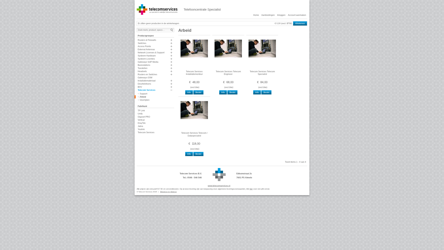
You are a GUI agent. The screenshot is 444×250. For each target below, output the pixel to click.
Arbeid (143, 97)
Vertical (141, 120)
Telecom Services (146, 90)
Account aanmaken (297, 15)
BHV (140, 87)
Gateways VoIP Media (148, 62)
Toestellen (142, 68)
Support (143, 94)
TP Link (141, 110)
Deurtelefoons (144, 84)
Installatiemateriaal (147, 81)
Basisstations (144, 65)
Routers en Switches (147, 74)
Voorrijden (145, 100)
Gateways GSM (145, 77)
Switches (142, 43)
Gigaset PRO (144, 117)
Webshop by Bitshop (168, 192)
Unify (140, 113)
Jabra (140, 126)
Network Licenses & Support (151, 52)
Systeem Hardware (147, 56)
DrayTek (142, 123)
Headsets (142, 71)
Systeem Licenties (146, 59)
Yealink (141, 129)
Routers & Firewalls (147, 40)
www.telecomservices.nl (219, 186)
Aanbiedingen (268, 15)
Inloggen (281, 15)
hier (251, 189)
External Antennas (146, 49)
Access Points (144, 46)
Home (256, 15)
